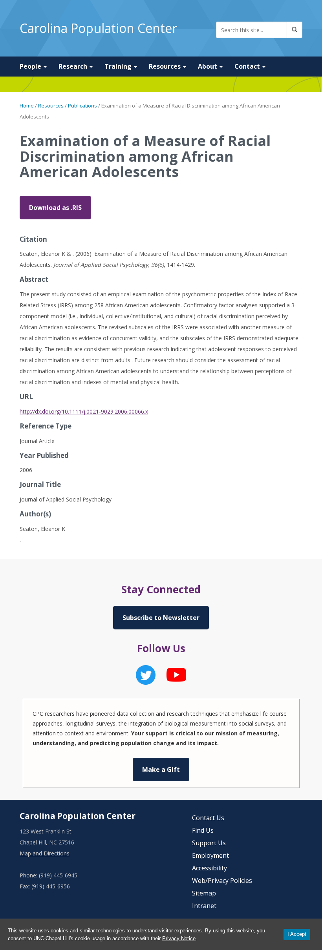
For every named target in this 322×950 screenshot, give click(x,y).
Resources (165, 66)
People (31, 66)
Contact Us (208, 817)
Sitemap (204, 893)
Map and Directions (45, 853)
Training (118, 66)
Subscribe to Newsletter (161, 617)
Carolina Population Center (98, 28)
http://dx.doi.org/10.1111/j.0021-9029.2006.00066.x (84, 411)
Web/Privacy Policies (222, 880)
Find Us (203, 830)
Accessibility (209, 868)
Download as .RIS (55, 207)
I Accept (296, 934)
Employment (210, 855)
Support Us (209, 843)
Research (74, 66)
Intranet (204, 905)
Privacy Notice (179, 938)
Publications (82, 105)
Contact (248, 66)
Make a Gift (161, 769)
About (208, 66)
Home (27, 105)
